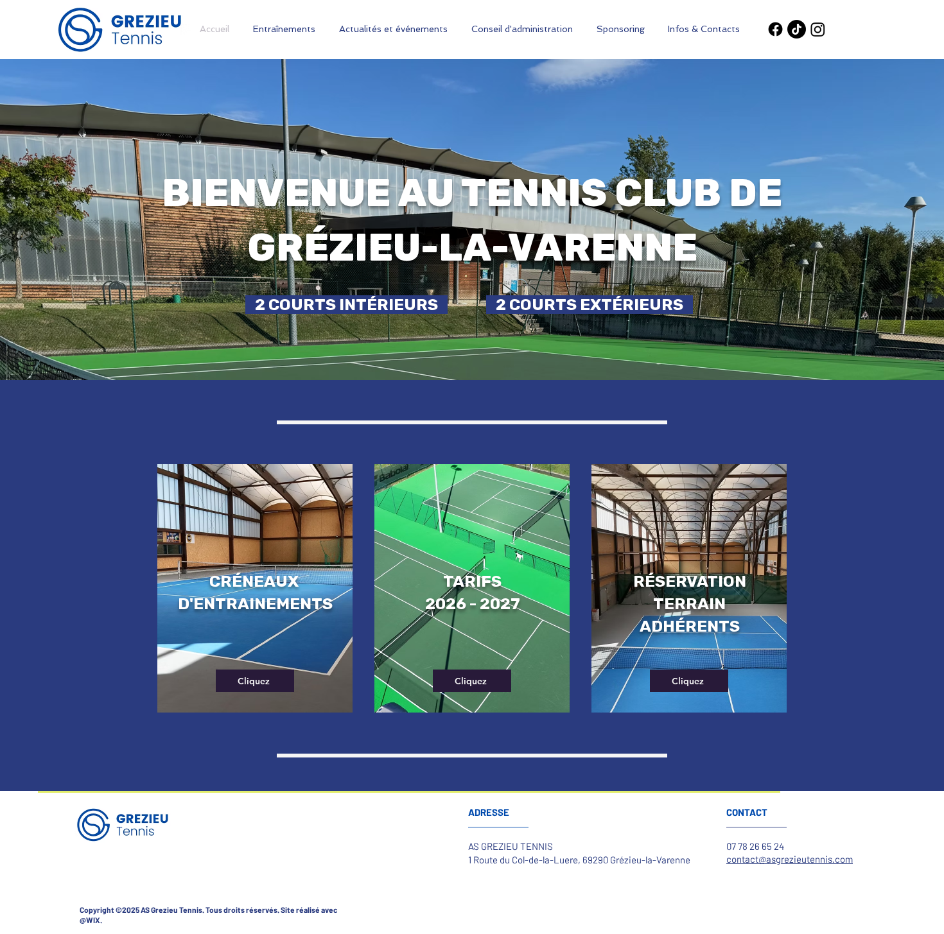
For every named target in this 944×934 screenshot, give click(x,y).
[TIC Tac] (796, 29)
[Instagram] (818, 29)
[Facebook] (775, 29)
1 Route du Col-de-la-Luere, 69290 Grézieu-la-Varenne (579, 859)
